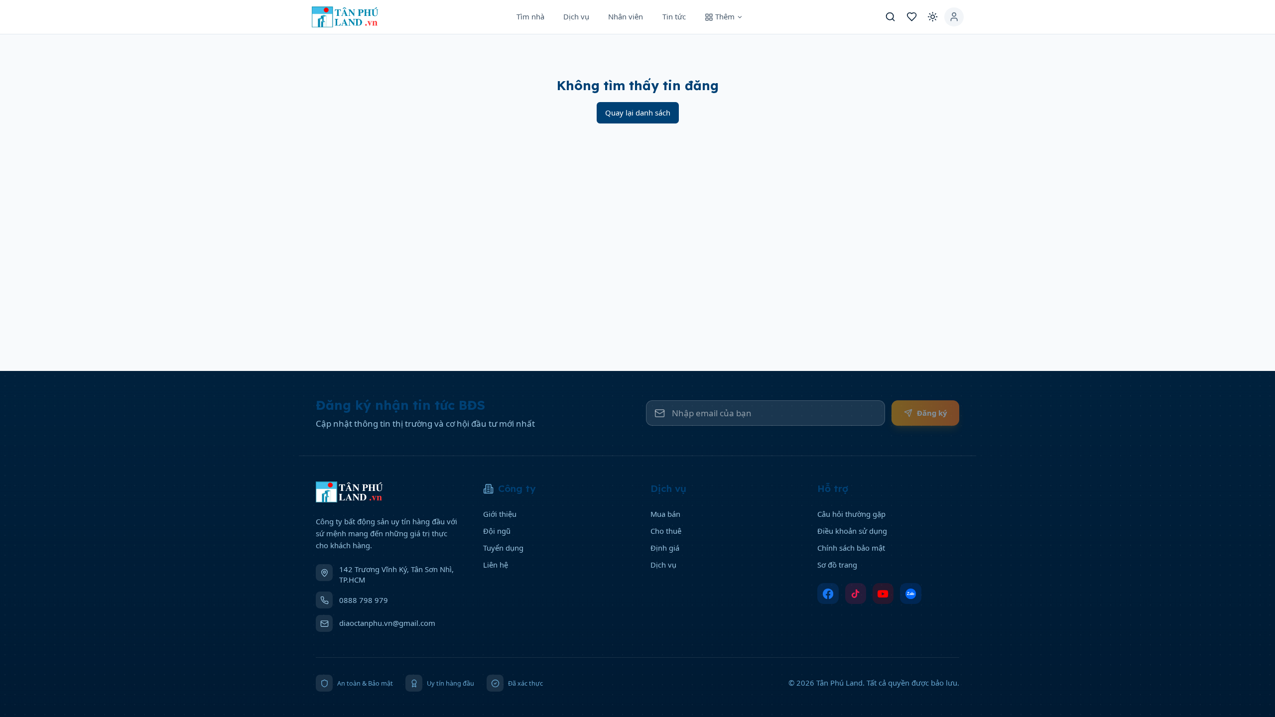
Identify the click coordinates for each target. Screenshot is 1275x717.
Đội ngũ (496, 531)
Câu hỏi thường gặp (851, 514)
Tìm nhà (530, 16)
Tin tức (674, 16)
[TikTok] (856, 593)
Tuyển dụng (503, 548)
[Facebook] (828, 593)
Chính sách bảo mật (851, 548)
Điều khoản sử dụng (852, 531)
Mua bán (665, 514)
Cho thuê (665, 531)
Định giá (664, 548)
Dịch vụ (576, 16)
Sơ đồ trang (837, 565)
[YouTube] (883, 593)
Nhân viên (625, 16)
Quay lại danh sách (637, 113)
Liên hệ (495, 565)
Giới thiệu (499, 514)
